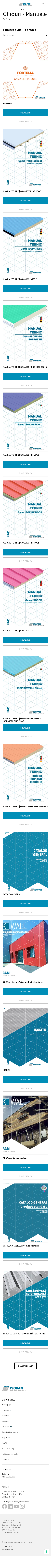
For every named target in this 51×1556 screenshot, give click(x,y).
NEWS (4, 1443)
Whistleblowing (8, 1448)
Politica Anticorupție (10, 1454)
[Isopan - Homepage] (25, 4)
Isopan (4, 1437)
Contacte (6, 1459)
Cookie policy (7, 1546)
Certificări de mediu (10, 1432)
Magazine (6, 1421)
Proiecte (5, 1415)
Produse (5, 1410)
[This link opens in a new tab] (4, 1506)
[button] (4, 4)
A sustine (5, 1426)
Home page (7, 1404)
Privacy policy (7, 1549)
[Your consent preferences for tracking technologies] (46, 1551)
